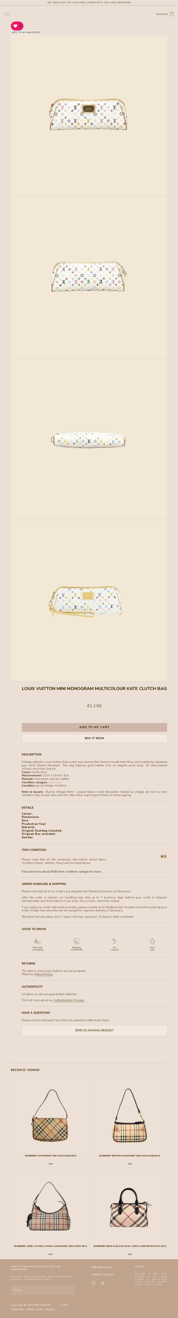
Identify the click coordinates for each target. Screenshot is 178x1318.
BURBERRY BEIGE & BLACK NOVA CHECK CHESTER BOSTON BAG (130, 1246)
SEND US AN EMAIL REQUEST (94, 1030)
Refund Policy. (44, 974)
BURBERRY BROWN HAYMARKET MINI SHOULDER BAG (129, 1155)
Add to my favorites (26, 32)
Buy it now (94, 738)
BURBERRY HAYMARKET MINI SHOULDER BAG (50, 1155)
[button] (7, 13)
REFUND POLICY (102, 1267)
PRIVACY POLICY (103, 1274)
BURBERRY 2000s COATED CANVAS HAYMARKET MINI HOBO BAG (50, 1246)
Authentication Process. (69, 1000)
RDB (36, 1305)
